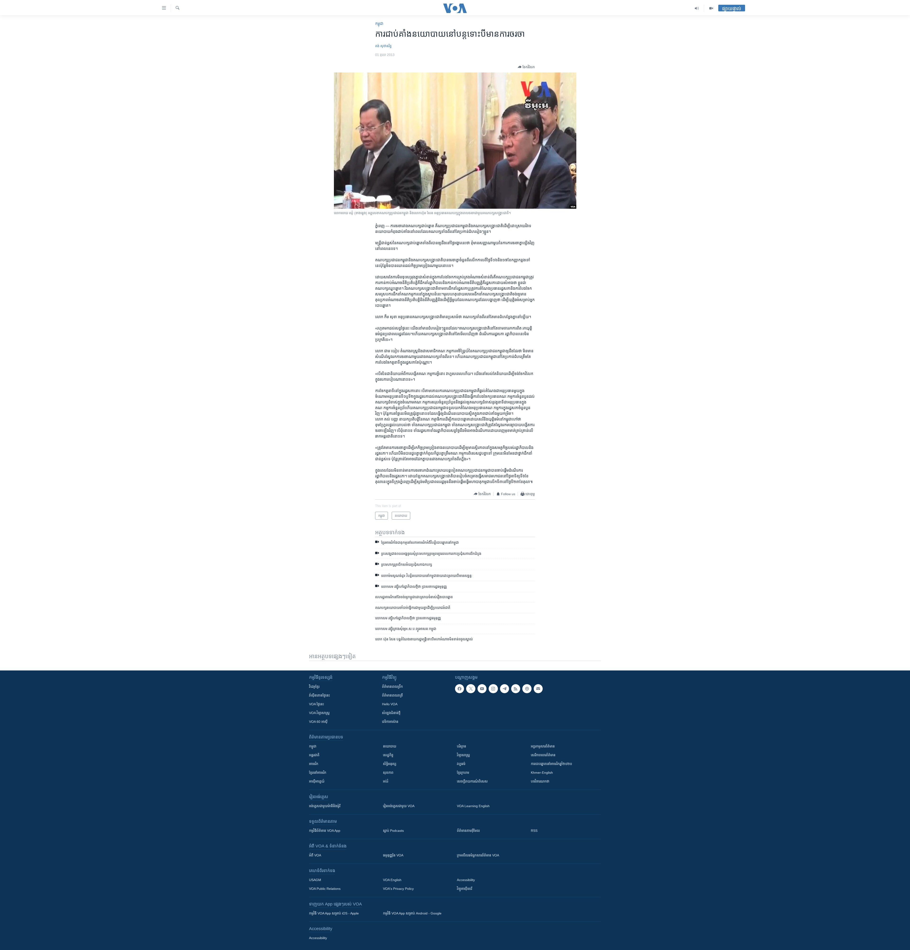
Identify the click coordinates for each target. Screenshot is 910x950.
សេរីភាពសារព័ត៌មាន (543, 755)
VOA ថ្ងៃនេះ (316, 704)
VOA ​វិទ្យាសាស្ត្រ (319, 713)
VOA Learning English (473, 806)
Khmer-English (542, 772)
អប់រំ (385, 781)
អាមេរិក (313, 764)
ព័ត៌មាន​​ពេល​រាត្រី (392, 695)
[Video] (711, 8)
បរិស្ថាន (461, 746)
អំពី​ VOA (315, 855)
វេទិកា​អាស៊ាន (390, 722)
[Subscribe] (538, 688)
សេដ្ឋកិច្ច (388, 755)
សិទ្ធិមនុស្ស (389, 764)
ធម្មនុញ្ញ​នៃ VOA (393, 855)
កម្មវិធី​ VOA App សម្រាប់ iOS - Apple (334, 913)
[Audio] (697, 8)
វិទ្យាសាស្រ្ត (463, 755)
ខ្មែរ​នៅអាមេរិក (317, 772)
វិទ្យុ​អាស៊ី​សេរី (464, 889)
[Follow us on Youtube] (482, 688)
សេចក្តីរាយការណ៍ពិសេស (472, 781)
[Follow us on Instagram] (493, 688)
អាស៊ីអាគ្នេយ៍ (316, 781)
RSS (534, 830)
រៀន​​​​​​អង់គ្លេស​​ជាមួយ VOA (398, 806)
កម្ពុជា (379, 24)
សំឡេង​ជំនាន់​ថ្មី (391, 713)
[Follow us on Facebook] (459, 688)
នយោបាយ (389, 746)
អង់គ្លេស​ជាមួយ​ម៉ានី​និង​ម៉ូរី (324, 806)
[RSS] (515, 688)
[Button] (526, 67)
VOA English (392, 880)
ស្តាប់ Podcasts (393, 830)
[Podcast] (526, 688)
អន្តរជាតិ (314, 755)
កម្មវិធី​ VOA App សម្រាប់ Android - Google (412, 913)
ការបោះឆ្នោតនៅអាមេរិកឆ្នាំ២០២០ (551, 764)
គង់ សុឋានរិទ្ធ (383, 46)
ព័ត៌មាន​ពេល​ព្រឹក (392, 686)
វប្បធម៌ (461, 764)
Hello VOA (389, 704)
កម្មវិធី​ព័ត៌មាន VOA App (324, 830)
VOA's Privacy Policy (398, 889)
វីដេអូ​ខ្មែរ (314, 686)
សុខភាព (388, 772)
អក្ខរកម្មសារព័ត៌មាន (543, 746)
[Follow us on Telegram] (504, 688)
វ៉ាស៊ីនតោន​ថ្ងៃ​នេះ (319, 695)
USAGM (315, 880)
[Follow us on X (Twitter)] (470, 688)
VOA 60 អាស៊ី (318, 722)
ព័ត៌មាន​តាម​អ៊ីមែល (468, 830)
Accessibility (466, 880)
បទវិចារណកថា (540, 781)
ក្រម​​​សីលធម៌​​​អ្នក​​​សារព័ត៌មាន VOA (478, 855)
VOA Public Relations (325, 889)
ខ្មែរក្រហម (463, 772)
